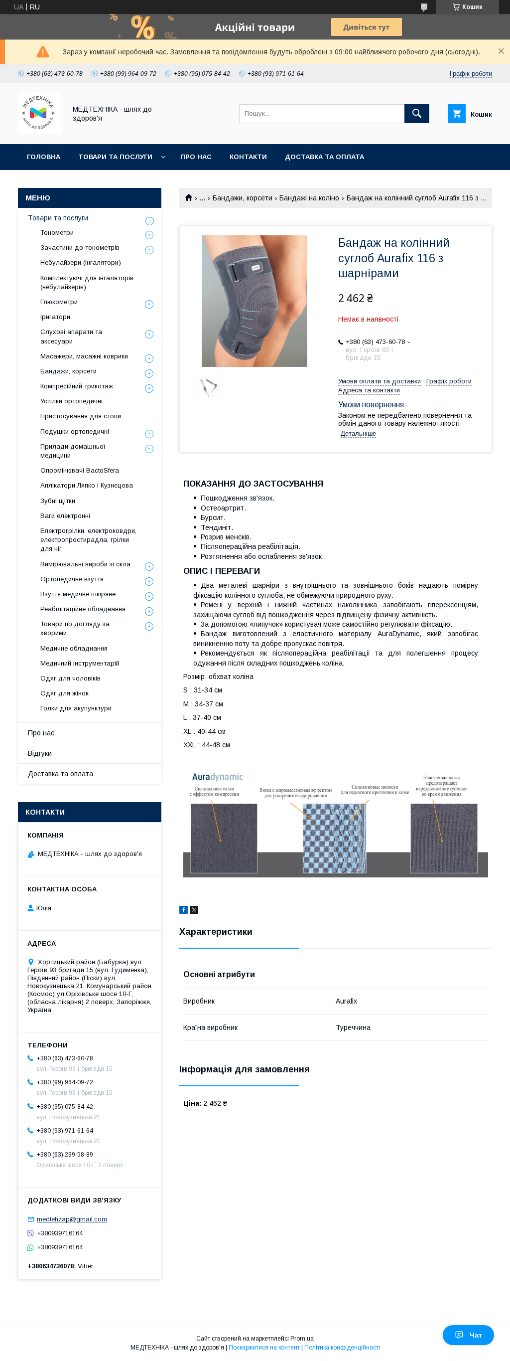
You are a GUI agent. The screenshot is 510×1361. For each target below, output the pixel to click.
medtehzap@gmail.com (72, 1219)
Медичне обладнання (74, 648)
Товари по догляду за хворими (75, 628)
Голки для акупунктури (76, 708)
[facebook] (183, 911)
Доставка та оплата (324, 157)
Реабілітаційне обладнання (83, 609)
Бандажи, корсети (242, 198)
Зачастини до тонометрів (80, 247)
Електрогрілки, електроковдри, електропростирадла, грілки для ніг (88, 539)
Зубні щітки (57, 501)
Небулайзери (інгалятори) (80, 262)
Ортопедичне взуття (72, 579)
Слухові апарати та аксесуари (71, 336)
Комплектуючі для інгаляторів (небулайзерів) (86, 282)
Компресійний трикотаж (76, 386)
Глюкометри (59, 302)
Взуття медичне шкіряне (78, 594)
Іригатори (55, 317)
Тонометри (57, 232)
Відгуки (40, 753)
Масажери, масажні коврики (84, 356)
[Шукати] (416, 113)
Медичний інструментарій (80, 663)
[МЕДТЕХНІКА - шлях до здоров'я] (39, 131)
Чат (476, 1335)
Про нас (196, 157)
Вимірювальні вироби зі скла (85, 564)
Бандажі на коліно (309, 198)
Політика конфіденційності (342, 1347)
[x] (194, 911)
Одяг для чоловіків (70, 678)
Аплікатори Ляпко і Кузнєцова (86, 485)
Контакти (248, 157)
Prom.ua (302, 1338)
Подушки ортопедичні (74, 431)
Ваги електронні (65, 515)
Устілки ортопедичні (71, 401)
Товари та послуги (115, 157)
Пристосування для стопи (80, 416)
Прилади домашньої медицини (73, 451)
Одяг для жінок (64, 693)
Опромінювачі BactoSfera (79, 470)
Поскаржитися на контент (264, 1347)
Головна (43, 157)
